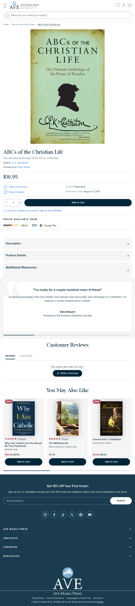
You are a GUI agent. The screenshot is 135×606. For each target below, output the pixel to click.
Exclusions (98, 598)
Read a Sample (16, 192)
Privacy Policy (38, 598)
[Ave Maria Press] (29, 5)
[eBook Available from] (10, 225)
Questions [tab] (25, 356)
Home (6, 24)
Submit (121, 500)
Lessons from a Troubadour (107, 439)
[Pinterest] (80, 514)
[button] (5, 5)
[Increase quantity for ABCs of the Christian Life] (20, 202)
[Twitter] (72, 514)
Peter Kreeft (24, 167)
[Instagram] (45, 514)
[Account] (124, 5)
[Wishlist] (118, 5)
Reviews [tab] (10, 356)
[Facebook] (54, 514)
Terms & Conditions (55, 598)
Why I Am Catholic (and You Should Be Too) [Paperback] (23, 445)
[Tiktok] (63, 514)
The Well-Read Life (58, 443)
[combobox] (67, 15)
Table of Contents (18, 187)
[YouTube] (89, 514)
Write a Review (71, 374)
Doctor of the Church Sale (23, 24)
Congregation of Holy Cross (79, 598)
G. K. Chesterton (20, 162)
